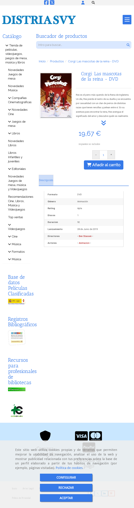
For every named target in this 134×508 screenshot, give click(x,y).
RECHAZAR (66, 487)
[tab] (46, 180)
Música (16, 244)
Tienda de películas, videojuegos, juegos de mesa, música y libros (16, 54)
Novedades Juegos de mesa (16, 74)
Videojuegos (16, 229)
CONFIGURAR (66, 477)
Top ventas (15, 217)
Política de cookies (69, 468)
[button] (82, 2)
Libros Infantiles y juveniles (15, 157)
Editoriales (18, 169)
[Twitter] (52, 3)
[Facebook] (46, 3)
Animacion (84, 243)
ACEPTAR (66, 498)
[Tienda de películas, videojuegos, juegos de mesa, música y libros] (6, 45)
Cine (14, 236)
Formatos (18, 251)
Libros (15, 133)
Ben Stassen (85, 236)
